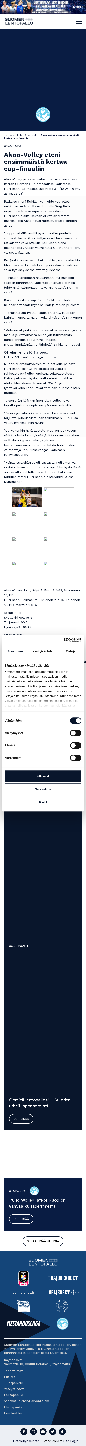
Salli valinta (43, 789)
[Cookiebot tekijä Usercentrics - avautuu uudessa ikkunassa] (63, 640)
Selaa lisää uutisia (43, 1241)
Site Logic (70, 1441)
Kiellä (43, 802)
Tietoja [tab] (70, 651)
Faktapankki (13, 1395)
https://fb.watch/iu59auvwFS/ (30, 357)
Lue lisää (21, 1119)
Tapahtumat (13, 1371)
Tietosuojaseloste (25, 1441)
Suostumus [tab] (15, 651)
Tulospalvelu (13, 1383)
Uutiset (9, 1377)
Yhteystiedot (14, 1389)
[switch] (75, 733)
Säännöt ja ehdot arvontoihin (26, 1401)
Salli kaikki (43, 776)
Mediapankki (13, 1407)
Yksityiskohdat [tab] (43, 651)
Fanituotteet (14, 1413)
